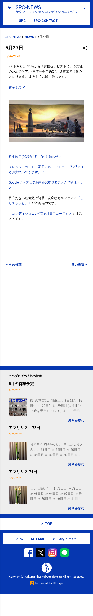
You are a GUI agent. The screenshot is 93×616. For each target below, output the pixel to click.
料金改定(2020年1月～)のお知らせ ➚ (35, 157)
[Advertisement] (46, 316)
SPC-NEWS (28, 7)
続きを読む (76, 421)
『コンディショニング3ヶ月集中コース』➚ (40, 213)
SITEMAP (38, 539)
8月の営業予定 (21, 383)
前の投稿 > (79, 265)
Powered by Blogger (49, 583)
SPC (22, 21)
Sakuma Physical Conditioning (43, 576)
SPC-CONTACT (46, 21)
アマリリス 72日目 (26, 427)
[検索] (83, 8)
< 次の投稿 (14, 265)
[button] (85, 48)
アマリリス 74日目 (25, 471)
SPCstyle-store (65, 539)
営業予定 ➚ (17, 87)
